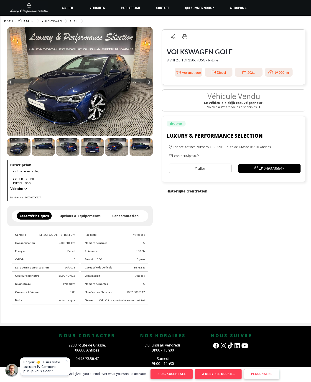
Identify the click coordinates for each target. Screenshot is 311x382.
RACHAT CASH (130, 8)
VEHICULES (97, 8)
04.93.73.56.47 (87, 358)
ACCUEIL (68, 8)
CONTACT (162, 8)
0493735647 (273, 168)
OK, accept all (173, 374)
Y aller (200, 168)
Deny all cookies (219, 374)
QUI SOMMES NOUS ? (199, 8)
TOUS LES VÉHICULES (18, 21)
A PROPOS (238, 8)
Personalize (261, 374)
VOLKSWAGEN (52, 21)
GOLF (74, 21)
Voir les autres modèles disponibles (232, 107)
